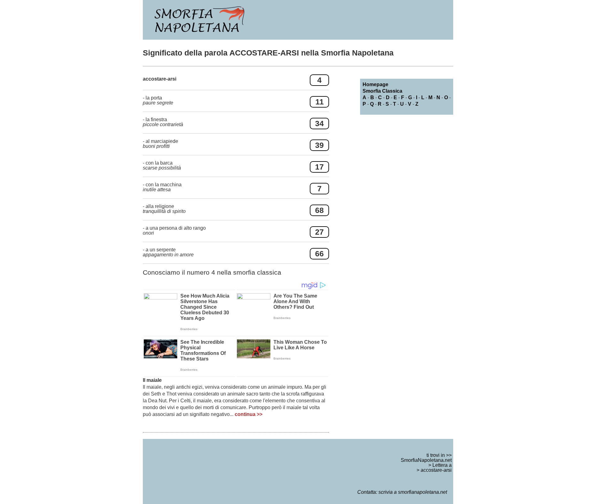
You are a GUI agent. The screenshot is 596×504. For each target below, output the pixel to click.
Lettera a (442, 465)
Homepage (375, 84)
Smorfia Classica (382, 91)
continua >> (248, 414)
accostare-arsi (436, 470)
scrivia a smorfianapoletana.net (412, 492)
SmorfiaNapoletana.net (426, 460)
